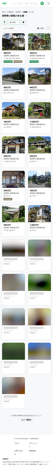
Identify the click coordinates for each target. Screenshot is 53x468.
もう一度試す (26, 420)
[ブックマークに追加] (21, 36)
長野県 (18, 12)
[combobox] (26, 3)
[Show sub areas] (26, 15)
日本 (3, 12)
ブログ (16, 443)
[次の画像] (21, 42)
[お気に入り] (23, 22)
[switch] (43, 28)
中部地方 (10, 12)
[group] (13, 41)
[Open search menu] (26, 3)
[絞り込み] (4, 22)
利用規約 (32, 451)
